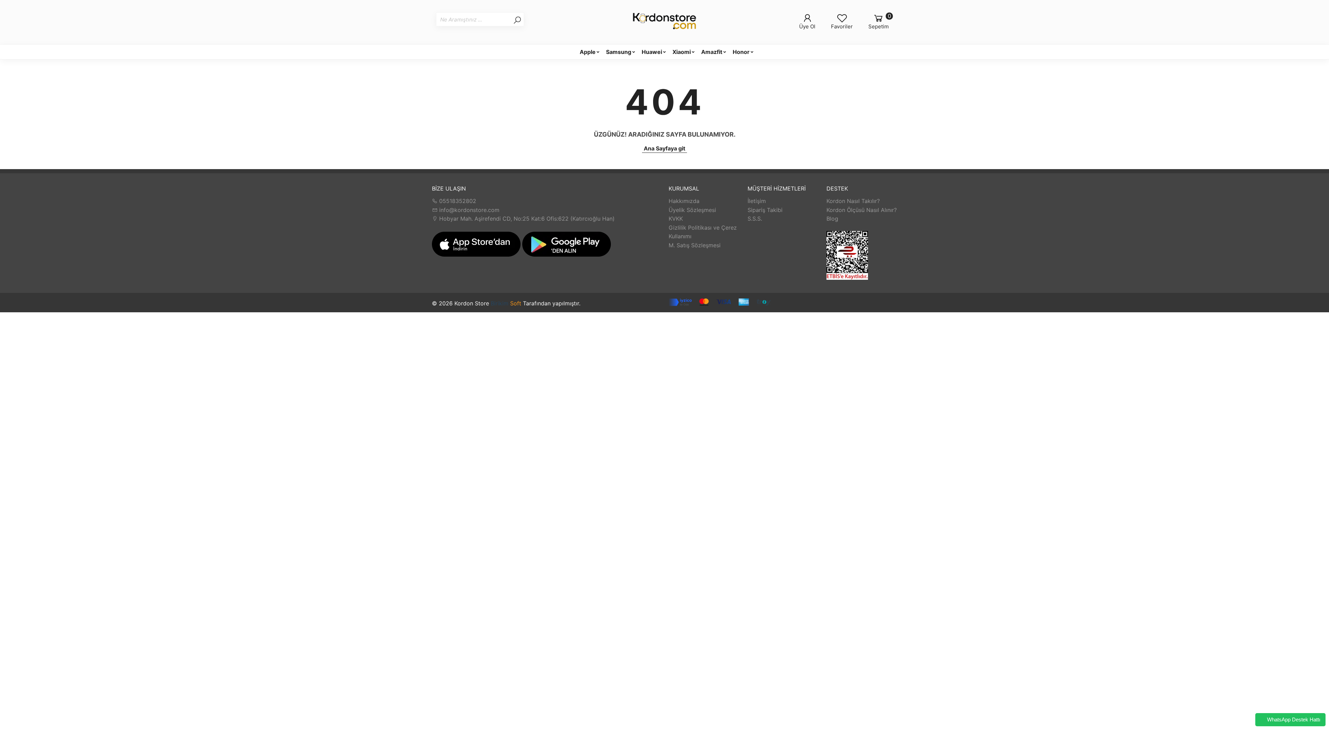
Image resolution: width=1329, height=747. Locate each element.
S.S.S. (755, 218)
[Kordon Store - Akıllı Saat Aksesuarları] (664, 22)
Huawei (652, 51)
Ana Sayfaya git (664, 148)
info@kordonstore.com (468, 209)
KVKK (676, 218)
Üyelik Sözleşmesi (692, 209)
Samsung (618, 51)
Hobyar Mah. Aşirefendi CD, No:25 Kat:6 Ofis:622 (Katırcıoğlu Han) (526, 218)
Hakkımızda (684, 200)
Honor (741, 51)
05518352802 (456, 200)
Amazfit (711, 51)
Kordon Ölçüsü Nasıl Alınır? (861, 209)
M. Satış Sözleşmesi (695, 245)
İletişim (757, 200)
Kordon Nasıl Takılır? (853, 200)
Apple (588, 51)
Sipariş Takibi (765, 209)
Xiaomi (681, 51)
